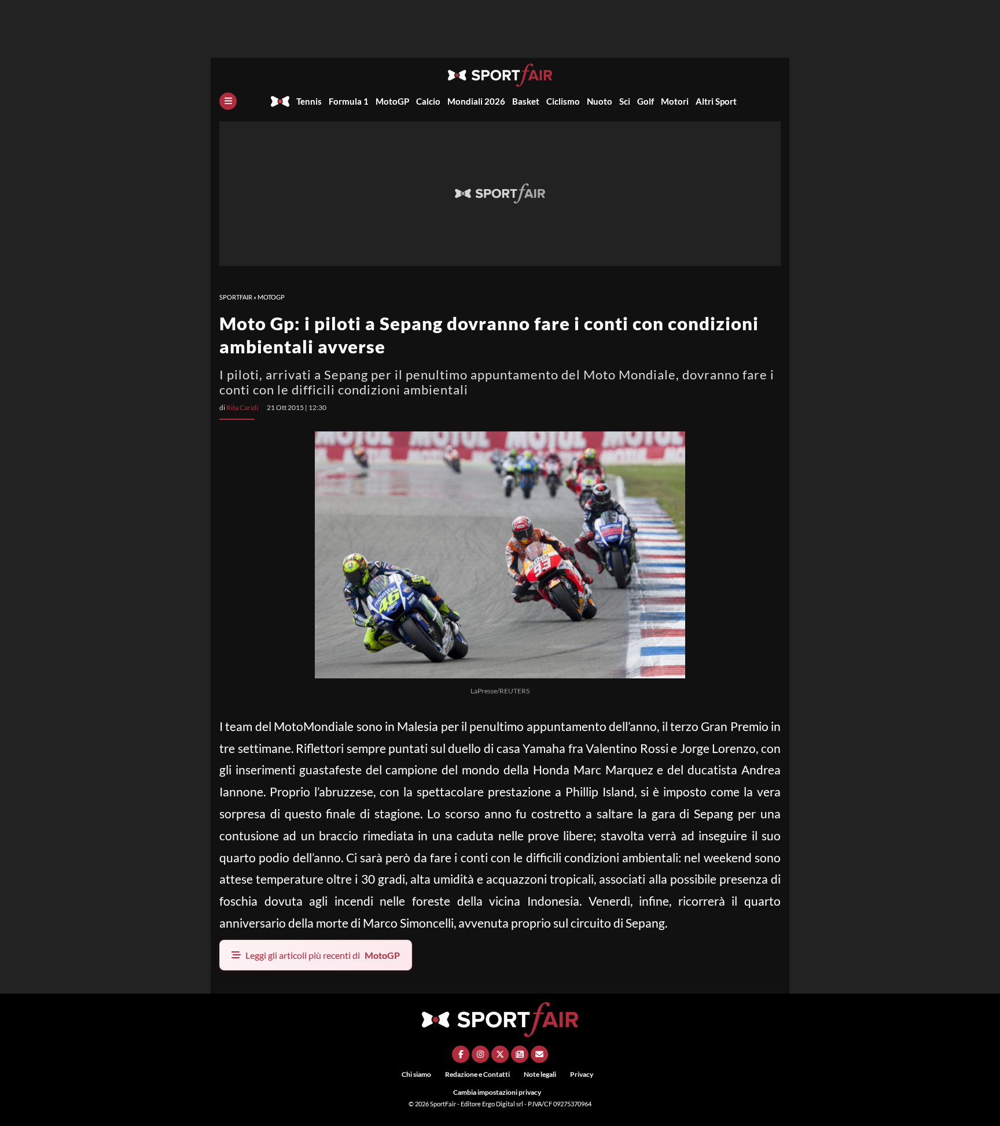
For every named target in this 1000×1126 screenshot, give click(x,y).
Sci (624, 101)
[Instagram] (480, 1054)
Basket (525, 101)
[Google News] (519, 1054)
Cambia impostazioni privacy (497, 1092)
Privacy (581, 1074)
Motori (675, 101)
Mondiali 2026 (476, 101)
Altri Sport (716, 101)
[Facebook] (460, 1054)
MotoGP (392, 101)
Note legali (540, 1074)
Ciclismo (563, 101)
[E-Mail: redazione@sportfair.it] (539, 1054)
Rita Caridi (242, 407)
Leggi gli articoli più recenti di (322, 955)
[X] (500, 1054)
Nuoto (599, 101)
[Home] (280, 101)
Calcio (428, 101)
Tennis (309, 101)
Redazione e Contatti (477, 1074)
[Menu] (228, 101)
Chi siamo (416, 1074)
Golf (645, 101)
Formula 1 (349, 101)
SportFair (235, 297)
